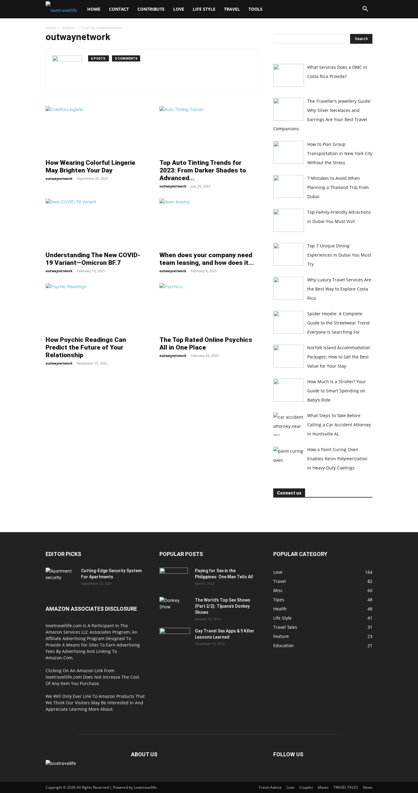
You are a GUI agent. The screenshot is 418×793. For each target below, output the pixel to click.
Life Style (204, 9)
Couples (306, 787)
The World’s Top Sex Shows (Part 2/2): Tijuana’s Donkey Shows (222, 606)
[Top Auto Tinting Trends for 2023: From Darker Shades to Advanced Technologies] (209, 130)
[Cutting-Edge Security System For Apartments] (61, 578)
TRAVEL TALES (346, 787)
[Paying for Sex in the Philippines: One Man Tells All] (173, 578)
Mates (323, 787)
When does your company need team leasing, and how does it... (206, 258)
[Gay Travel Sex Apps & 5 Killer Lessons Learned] (174, 638)
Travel (232, 9)
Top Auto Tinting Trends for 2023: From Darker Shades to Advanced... (202, 170)
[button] (365, 10)
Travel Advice (270, 787)
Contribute (151, 9)
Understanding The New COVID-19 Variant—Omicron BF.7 (93, 258)
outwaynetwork (59, 178)
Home (93, 9)
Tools (255, 9)
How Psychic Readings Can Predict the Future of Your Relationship (86, 347)
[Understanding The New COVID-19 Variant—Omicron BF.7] (95, 222)
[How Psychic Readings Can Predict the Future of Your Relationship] (95, 307)
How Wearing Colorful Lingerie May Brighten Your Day (90, 166)
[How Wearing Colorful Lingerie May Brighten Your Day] (95, 130)
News (367, 787)
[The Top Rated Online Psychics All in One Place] (209, 307)
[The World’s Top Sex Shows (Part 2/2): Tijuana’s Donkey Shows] (174, 607)
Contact (119, 9)
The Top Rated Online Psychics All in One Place (205, 343)
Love (178, 9)
